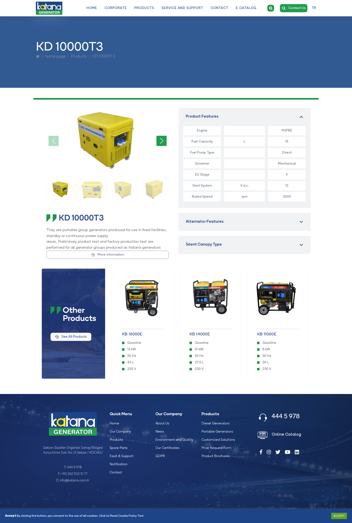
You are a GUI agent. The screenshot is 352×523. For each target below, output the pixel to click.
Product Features (202, 117)
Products (144, 8)
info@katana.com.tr (74, 480)
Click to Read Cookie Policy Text (121, 515)
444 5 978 (74, 467)
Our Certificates (167, 448)
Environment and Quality (174, 440)
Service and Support (182, 8)
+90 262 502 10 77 (74, 474)
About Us (162, 423)
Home (91, 8)
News (159, 431)
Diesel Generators (215, 423)
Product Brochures (215, 456)
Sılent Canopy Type (204, 245)
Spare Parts (118, 448)
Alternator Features (205, 222)
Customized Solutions (218, 440)
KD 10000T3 (103, 57)
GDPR (160, 456)
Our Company (120, 431)
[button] (161, 141)
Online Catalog (286, 435)
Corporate (115, 8)
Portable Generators (217, 431)
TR (314, 8)
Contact (219, 8)
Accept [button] (339, 516)
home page (55, 57)
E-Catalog (246, 8)
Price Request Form (216, 448)
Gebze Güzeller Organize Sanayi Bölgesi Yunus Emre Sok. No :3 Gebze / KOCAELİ (73, 450)
